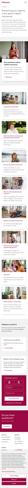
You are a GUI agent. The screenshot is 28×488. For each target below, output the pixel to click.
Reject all (14, 479)
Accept (14, 483)
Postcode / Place (10, 393)
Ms (9, 382)
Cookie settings (14, 475)
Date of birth (8, 385)
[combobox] (14, 393)
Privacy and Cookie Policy (9, 471)
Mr (18, 382)
